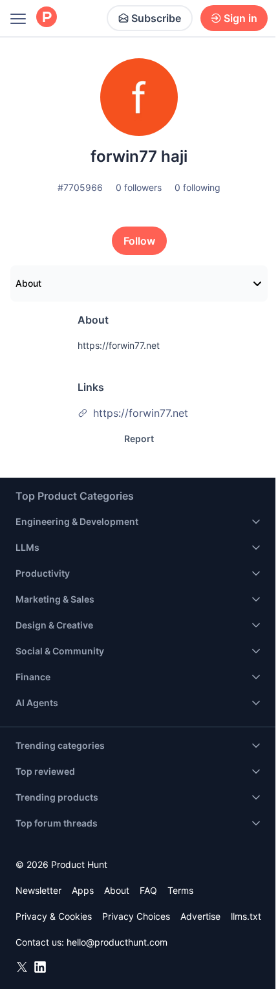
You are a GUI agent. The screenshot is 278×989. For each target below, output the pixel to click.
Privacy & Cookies (54, 916)
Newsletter (38, 890)
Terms (180, 890)
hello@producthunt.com (117, 942)
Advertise (200, 916)
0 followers (139, 187)
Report (139, 438)
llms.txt (246, 916)
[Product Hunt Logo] (46, 17)
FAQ (148, 890)
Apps (83, 890)
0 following (197, 187)
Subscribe (156, 18)
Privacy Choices (136, 916)
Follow (139, 240)
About (28, 283)
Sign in (240, 18)
